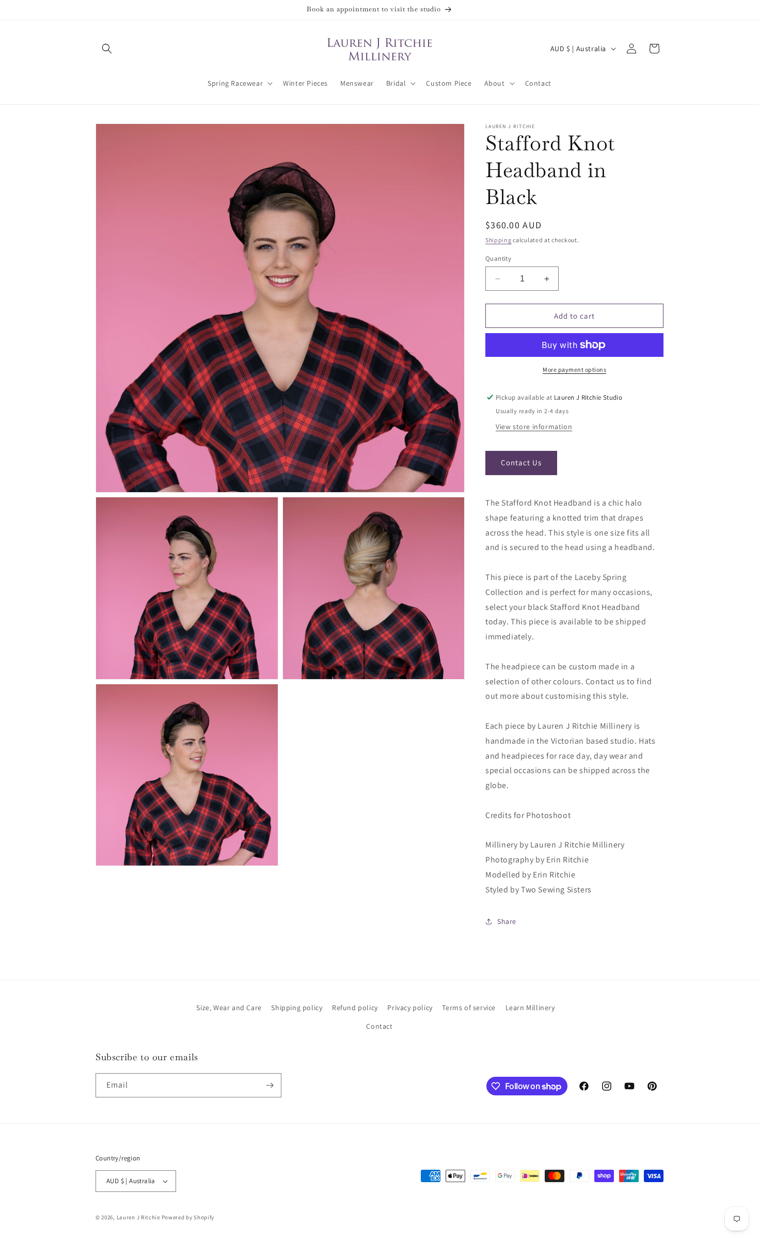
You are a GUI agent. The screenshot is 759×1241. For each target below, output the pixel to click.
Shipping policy (296, 1007)
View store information (534, 426)
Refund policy (355, 1007)
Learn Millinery (530, 1007)
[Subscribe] (269, 1085)
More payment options (574, 369)
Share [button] (506, 921)
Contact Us (521, 462)
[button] (107, 48)
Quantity (498, 258)
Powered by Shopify (188, 1217)
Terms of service (469, 1007)
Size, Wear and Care (228, 1007)
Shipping (498, 240)
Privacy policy (409, 1007)
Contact (379, 1026)
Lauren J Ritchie (138, 1217)
